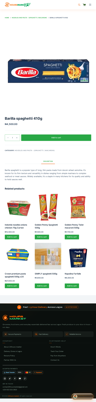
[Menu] (90, 5)
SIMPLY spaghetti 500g (46, 274)
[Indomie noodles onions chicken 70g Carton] (18, 207)
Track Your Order (57, 351)
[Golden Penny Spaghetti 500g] (48, 207)
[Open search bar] (79, 5)
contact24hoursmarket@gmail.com (15, 387)
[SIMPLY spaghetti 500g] (48, 256)
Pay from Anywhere (58, 356)
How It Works (56, 347)
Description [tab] (48, 161)
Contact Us (55, 360)
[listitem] (5, 378)
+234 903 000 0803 (10, 390)
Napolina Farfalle (73, 274)
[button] (82, 396)
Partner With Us (10, 360)
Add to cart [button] (12, 237)
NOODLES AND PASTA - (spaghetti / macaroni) (35, 150)
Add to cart (56, 137)
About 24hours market (13, 347)
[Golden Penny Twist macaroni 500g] (78, 207)
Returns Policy (9, 356)
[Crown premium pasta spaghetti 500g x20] (18, 256)
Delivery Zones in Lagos (13, 351)
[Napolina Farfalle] (78, 256)
